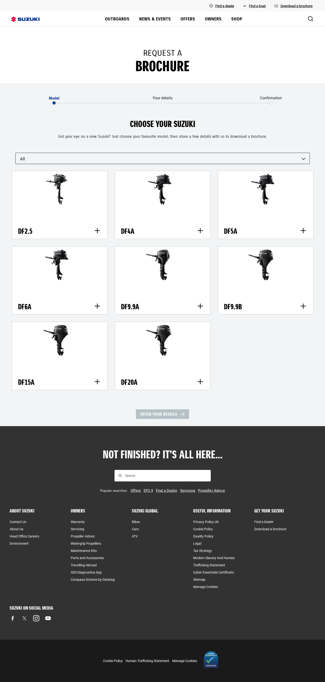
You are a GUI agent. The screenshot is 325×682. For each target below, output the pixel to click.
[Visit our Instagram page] (36, 618)
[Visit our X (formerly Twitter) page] (24, 618)
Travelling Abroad (84, 565)
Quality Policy (203, 536)
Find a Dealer (264, 522)
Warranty (78, 522)
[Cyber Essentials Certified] (211, 660)
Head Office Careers (24, 536)
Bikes (136, 522)
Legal (197, 543)
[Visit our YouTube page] (48, 618)
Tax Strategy (202, 551)
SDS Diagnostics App (86, 572)
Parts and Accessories (87, 558)
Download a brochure (270, 529)
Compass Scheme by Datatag (93, 579)
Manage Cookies (205, 587)
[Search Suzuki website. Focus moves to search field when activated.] (310, 19)
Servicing (77, 529)
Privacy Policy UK (206, 522)
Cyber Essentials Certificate (213, 572)
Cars (135, 529)
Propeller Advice (83, 536)
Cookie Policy (203, 529)
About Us (16, 529)
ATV (135, 536)
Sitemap (199, 579)
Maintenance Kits (84, 551)
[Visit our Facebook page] (13, 618)
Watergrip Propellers (86, 543)
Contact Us (18, 522)
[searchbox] (166, 475)
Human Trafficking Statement (147, 661)
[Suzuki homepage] (25, 19)
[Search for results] (120, 475)
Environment (19, 543)
